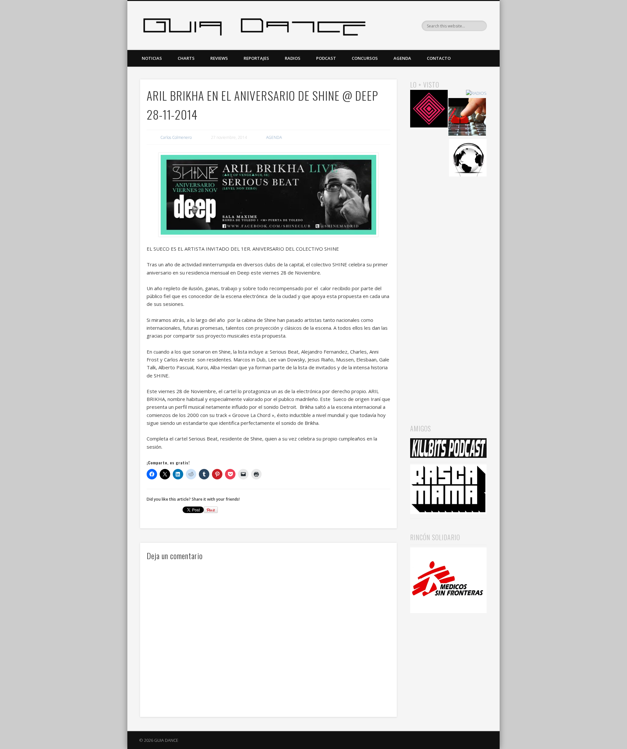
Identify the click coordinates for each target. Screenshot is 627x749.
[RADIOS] (476, 93)
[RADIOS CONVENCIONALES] (467, 118)
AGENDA (402, 58)
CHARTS (186, 58)
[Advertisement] (448, 291)
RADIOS (292, 58)
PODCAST (326, 58)
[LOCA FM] (429, 109)
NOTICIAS (152, 58)
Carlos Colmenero (176, 137)
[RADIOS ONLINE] (468, 158)
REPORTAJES (256, 58)
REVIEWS (219, 58)
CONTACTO (439, 58)
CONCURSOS (365, 58)
